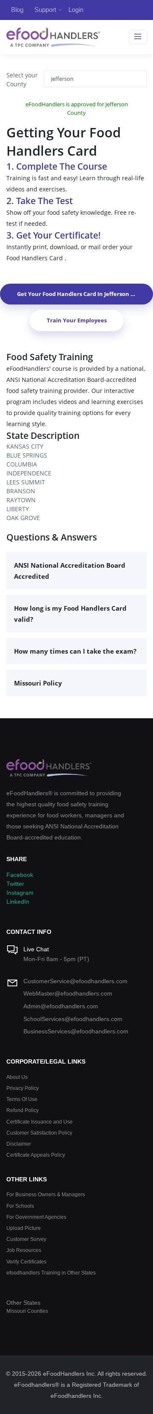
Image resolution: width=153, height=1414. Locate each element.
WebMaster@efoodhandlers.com (67, 993)
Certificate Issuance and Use (39, 1121)
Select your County (22, 79)
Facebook (19, 874)
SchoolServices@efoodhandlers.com (72, 1019)
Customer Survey (26, 1239)
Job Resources (23, 1250)
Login (75, 9)
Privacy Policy (22, 1088)
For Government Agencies (36, 1217)
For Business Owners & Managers (45, 1194)
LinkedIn (17, 901)
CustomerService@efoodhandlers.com (75, 981)
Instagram (20, 892)
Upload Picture (23, 1228)
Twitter (15, 883)
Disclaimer (18, 1144)
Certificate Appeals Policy (35, 1155)
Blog (17, 9)
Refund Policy (22, 1110)
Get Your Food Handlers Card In (83, 294)
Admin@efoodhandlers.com (60, 1006)
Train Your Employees (77, 320)
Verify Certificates (26, 1261)
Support (45, 9)
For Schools (20, 1206)
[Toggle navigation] (138, 37)
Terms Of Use (21, 1099)
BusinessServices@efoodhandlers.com (75, 1031)
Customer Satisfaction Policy (39, 1132)
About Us (17, 1077)
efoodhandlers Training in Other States (51, 1272)
